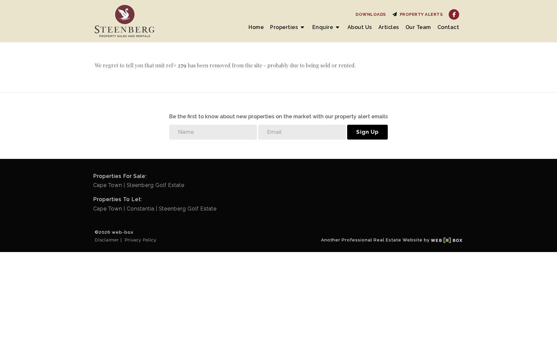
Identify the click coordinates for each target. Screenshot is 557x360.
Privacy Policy (140, 239)
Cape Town (107, 185)
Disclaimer (107, 239)
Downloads (371, 14)
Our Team (418, 27)
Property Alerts (420, 14)
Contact (448, 27)
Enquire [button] (323, 27)
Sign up (367, 132)
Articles (388, 27)
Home (256, 27)
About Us (359, 27)
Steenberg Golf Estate (155, 185)
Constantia (140, 209)
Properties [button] (284, 27)
